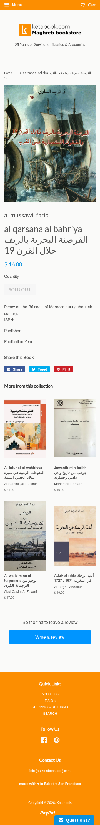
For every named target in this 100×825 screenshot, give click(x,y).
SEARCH (50, 713)
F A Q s (50, 700)
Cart (91, 4)
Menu (16, 4)
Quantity (11, 276)
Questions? (76, 820)
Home (8, 72)
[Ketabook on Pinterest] (57, 741)
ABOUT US (50, 693)
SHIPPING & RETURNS (50, 706)
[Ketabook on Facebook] (44, 741)
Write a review (50, 637)
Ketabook (64, 802)
